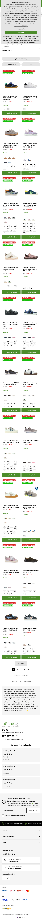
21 (8, 591)
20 (4, 286)
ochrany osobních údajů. (21, 26)
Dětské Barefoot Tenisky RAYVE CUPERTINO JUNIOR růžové (30, 145)
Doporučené (10, 64)
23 (4, 109)
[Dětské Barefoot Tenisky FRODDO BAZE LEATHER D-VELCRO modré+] (5, 162)
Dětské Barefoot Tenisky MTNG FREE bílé (30, 383)
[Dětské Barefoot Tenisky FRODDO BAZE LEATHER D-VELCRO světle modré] (9, 162)
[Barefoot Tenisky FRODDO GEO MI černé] (9, 395)
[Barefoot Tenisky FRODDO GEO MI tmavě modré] (5, 395)
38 (24, 233)
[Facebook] (4, 878)
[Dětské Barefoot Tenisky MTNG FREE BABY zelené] (9, 281)
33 (11, 230)
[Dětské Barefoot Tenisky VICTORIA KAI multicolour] (5, 221)
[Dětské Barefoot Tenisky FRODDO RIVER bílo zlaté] (5, 646)
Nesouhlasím (21, 29)
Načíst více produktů (21, 676)
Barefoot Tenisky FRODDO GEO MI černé (30, 571)
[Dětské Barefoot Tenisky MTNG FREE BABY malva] (9, 587)
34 (24, 109)
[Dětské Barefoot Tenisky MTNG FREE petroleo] (29, 644)
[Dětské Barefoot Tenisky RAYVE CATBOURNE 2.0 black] (9, 336)
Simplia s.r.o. (28, 914)
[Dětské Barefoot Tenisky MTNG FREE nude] (25, 644)
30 (31, 166)
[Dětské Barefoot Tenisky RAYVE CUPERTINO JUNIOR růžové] (25, 159)
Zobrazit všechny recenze (13, 739)
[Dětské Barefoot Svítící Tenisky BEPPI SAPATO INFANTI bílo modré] (33, 531)
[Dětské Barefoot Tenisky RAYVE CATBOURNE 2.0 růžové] (14, 336)
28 (24, 166)
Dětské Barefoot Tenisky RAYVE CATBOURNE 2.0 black (10, 324)
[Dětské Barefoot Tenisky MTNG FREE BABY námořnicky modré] (5, 587)
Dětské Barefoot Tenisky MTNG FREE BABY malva (11, 571)
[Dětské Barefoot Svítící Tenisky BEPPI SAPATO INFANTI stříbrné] (25, 531)
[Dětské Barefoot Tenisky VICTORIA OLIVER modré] (14, 453)
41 (8, 406)
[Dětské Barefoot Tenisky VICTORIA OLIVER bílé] (5, 453)
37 (34, 230)
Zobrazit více (6, 50)
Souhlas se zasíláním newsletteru (15, 816)
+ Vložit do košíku (11, 113)
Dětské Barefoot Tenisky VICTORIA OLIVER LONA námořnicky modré (30, 205)
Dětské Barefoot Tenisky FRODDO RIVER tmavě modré (10, 630)
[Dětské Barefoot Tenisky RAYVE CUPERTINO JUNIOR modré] (29, 159)
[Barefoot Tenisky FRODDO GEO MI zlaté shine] (5, 399)
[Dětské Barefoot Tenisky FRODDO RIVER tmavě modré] (5, 642)
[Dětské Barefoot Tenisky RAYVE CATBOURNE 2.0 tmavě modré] (5, 336)
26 (31, 164)
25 (8, 109)
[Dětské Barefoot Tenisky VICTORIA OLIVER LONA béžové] (33, 219)
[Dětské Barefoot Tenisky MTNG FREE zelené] (25, 399)
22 (4, 226)
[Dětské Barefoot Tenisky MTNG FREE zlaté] (33, 395)
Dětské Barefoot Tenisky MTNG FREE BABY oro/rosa (10, 269)
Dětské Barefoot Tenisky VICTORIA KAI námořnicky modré (11, 205)
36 (31, 230)
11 (24, 669)
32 (11, 166)
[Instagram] (8, 878)
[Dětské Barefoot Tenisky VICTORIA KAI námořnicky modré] (14, 217)
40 (4, 406)
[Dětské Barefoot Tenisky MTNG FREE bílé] (29, 395)
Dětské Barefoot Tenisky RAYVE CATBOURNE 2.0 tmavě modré (30, 324)
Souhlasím (21, 32)
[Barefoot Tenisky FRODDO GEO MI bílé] (14, 395)
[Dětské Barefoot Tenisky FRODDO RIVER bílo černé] (9, 642)
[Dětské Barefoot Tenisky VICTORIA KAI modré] (5, 217)
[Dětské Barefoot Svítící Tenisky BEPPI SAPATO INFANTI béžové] (29, 531)
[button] (21, 59)
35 (4, 168)
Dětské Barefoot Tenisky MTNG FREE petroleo (30, 629)
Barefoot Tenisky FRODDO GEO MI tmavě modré (11, 383)
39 (14, 404)
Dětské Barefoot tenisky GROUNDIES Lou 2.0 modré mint (10, 97)
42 (11, 406)
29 (4, 166)
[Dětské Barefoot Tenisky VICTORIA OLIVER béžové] (9, 453)
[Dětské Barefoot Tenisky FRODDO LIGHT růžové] (33, 461)
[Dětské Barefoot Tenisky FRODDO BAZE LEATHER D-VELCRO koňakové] (5, 157)
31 (7, 166)
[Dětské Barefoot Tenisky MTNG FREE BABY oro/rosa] (5, 281)
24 (24, 164)
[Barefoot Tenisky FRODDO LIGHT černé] (25, 461)
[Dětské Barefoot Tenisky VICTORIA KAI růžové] (9, 217)
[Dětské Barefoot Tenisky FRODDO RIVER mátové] (14, 642)
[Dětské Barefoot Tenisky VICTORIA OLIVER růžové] (5, 457)
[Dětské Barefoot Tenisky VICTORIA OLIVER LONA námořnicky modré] (25, 219)
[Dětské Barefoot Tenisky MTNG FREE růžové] (25, 395)
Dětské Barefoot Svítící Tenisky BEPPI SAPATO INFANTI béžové (30, 507)
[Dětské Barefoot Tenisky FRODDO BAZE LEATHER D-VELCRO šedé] (9, 157)
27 (34, 164)
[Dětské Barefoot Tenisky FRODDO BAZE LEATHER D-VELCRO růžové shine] (14, 157)
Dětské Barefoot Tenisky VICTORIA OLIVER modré (11, 441)
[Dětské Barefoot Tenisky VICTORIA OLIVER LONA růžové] (29, 219)
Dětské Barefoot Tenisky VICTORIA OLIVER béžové (11, 506)
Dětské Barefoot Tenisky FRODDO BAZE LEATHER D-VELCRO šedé (11, 145)
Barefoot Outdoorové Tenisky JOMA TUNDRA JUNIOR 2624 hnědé (30, 269)
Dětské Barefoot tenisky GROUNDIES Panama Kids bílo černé (31, 97)
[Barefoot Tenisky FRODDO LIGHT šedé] (29, 461)
